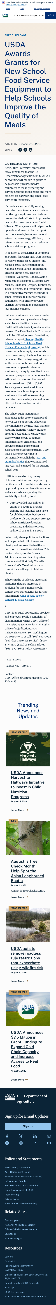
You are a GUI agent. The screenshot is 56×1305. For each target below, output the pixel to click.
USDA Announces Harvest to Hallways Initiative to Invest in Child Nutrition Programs (27, 784)
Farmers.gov (11, 1220)
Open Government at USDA (19, 1189)
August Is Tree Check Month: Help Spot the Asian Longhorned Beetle (27, 871)
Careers (9, 1256)
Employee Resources (42, 8)
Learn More (17, 810)
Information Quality (15, 1181)
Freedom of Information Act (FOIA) (23, 1176)
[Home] (5, 17)
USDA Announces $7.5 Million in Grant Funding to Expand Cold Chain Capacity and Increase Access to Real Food (27, 1049)
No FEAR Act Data (14, 1270)
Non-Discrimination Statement (21, 1185)
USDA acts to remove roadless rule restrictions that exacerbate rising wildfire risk (27, 958)
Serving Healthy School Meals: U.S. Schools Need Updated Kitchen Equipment (24, 343)
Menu (51, 15)
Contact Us (10, 1261)
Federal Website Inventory (19, 1265)
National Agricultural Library (20, 1224)
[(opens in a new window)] (7, 1136)
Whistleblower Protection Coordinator (25, 1296)
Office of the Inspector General (21, 1229)
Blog (22, 8)
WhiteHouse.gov (13, 1238)
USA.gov (9, 1233)
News (8, 8)
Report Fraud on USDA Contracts (22, 1282)
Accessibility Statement (17, 1167)
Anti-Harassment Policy (17, 1171)
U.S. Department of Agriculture (28, 15)
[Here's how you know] (28, 3)
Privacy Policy (12, 1199)
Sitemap (9, 1287)
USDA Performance (15, 1291)
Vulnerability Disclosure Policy (21, 1203)
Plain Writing (12, 1194)
